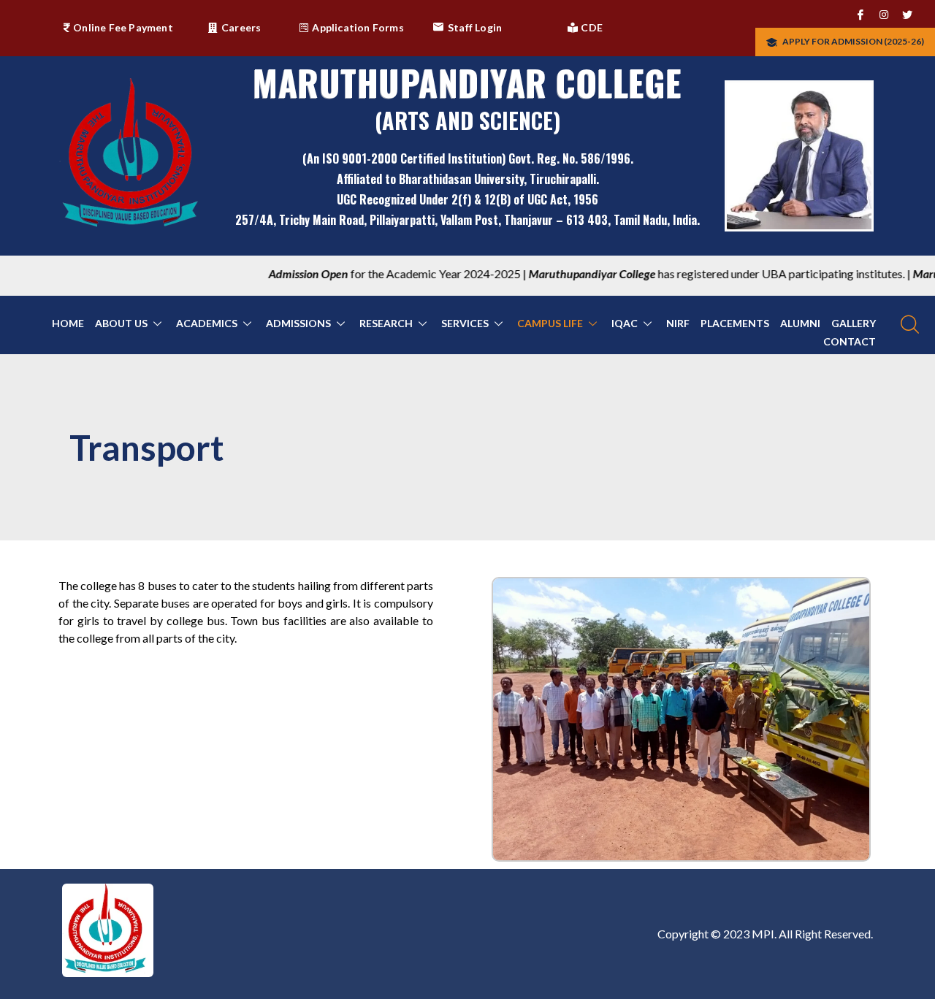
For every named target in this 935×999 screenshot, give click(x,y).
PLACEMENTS (735, 323)
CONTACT (849, 341)
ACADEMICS (206, 323)
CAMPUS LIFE (550, 323)
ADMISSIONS (298, 323)
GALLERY (853, 323)
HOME (68, 323)
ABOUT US (121, 323)
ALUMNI (800, 323)
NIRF (678, 323)
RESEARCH (386, 323)
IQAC (624, 323)
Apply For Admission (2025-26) (852, 41)
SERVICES (465, 323)
